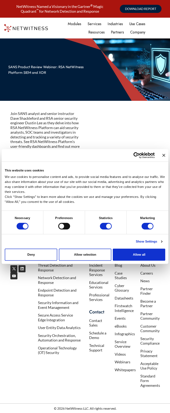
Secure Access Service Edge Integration (55, 317)
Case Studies (121, 275)
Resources (96, 32)
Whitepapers (125, 369)
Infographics (125, 334)
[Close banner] (163, 155)
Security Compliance (150, 341)
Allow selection (85, 254)
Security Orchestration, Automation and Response (59, 338)
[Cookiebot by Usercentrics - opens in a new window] (136, 155)
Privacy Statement (149, 353)
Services (94, 24)
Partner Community (150, 316)
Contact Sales (95, 323)
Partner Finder (146, 291)
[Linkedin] (22, 268)
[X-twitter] (13, 268)
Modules (74, 24)
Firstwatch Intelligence (124, 308)
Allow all (139, 254)
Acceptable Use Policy (149, 366)
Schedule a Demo (97, 335)
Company (137, 32)
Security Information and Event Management (58, 305)
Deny (31, 254)
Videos (120, 354)
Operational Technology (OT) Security (57, 350)
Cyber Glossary (122, 288)
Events (120, 318)
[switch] (64, 226)
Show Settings (146, 241)
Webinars (122, 362)
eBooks (121, 326)
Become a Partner (148, 303)
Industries (115, 24)
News (145, 281)
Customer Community (150, 328)
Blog (118, 265)
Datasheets (124, 298)
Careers (146, 273)
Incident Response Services (97, 270)
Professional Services (99, 297)
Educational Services (98, 285)
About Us (147, 265)
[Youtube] (13, 275)
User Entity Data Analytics (59, 327)
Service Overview (122, 344)
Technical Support (96, 348)
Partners (117, 32)
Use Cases (137, 24)
